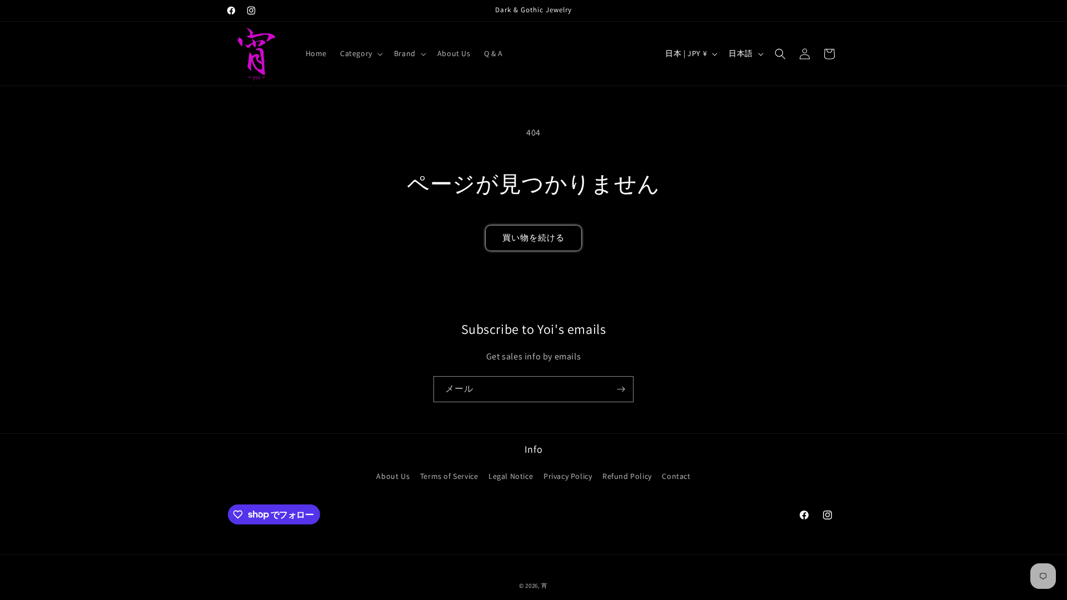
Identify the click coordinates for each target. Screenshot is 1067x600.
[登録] (621, 389)
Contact (676, 476)
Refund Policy (627, 476)
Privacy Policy (568, 476)
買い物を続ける (533, 237)
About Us (393, 476)
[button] (360, 53)
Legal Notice (510, 476)
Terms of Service (449, 476)
